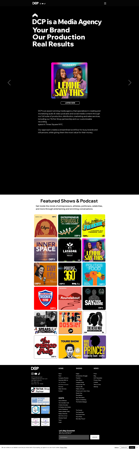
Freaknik (78, 378)
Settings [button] (117, 447)
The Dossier (79, 410)
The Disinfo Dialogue (81, 402)
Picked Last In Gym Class (83, 391)
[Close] (137, 447)
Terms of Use (97, 384)
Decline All (124, 447)
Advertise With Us (63, 380)
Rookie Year (79, 393)
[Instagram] (40, 3)
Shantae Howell (63, 418)
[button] (105, 3)
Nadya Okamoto (63, 413)
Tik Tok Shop (62, 382)
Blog (95, 376)
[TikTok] (45, 3)
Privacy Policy (97, 380)
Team (59, 376)
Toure (60, 420)
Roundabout (79, 395)
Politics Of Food (80, 389)
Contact (60, 391)
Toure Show (79, 416)
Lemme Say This (80, 384)
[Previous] (9, 83)
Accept (132, 447)
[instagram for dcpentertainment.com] (32, 373)
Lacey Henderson (63, 409)
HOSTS (61, 398)
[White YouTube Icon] (43, 3)
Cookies (96, 382)
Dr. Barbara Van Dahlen (65, 407)
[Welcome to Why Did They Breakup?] (70, 163)
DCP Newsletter (98, 378)
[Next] (129, 83)
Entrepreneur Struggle (81, 376)
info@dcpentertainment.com (39, 378)
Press (95, 373)
